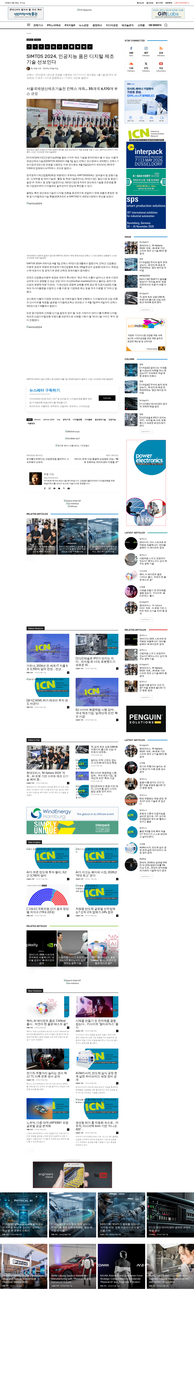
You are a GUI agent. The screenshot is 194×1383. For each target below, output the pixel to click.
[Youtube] (69, 488)
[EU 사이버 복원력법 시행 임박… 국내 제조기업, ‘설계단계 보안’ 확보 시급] (97, 692)
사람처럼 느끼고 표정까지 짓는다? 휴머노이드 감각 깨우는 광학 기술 (153, 561)
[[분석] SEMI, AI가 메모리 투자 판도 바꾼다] (48, 687)
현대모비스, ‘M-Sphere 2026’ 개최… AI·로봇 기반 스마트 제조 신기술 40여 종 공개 (41, 549)
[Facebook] (29, 46)
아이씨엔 (152, 1234)
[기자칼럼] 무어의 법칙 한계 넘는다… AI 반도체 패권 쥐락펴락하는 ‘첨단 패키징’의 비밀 (103, 549)
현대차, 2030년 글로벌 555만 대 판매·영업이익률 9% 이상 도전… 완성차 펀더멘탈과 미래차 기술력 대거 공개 (153, 866)
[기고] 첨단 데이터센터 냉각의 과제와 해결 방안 (153, 405)
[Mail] (54, 488)
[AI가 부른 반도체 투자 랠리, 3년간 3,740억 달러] (48, 858)
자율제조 (31, 423)
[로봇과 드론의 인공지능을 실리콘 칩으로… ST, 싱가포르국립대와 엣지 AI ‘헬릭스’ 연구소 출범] (131, 815)
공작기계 (66, 419)
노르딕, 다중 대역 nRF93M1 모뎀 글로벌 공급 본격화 (47, 1124)
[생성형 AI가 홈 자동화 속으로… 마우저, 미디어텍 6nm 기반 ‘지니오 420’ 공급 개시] (97, 1108)
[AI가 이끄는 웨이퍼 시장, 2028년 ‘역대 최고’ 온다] (97, 858)
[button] (166, 25)
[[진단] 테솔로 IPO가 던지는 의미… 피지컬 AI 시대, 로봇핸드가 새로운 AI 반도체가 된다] (97, 644)
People (142, 859)
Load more (145, 310)
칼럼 (102, 543)
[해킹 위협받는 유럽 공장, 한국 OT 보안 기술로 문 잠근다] (131, 799)
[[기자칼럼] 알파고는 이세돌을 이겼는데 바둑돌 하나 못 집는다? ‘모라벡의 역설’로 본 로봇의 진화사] (131, 369)
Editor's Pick (34, 740)
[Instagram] (50, 488)
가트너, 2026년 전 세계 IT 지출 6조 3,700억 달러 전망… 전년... (47, 667)
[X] (35, 46)
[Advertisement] (72, 594)
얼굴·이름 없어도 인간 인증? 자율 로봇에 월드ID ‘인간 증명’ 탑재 (152, 688)
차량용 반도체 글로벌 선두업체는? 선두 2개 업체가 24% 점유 (95, 910)
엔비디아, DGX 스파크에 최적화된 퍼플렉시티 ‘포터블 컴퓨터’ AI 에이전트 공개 (152, 545)
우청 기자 (37, 69)
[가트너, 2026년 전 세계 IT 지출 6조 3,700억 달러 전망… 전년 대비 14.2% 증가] (48, 648)
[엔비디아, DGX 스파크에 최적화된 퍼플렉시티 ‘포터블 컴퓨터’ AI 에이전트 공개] (131, 543)
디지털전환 (77, 419)
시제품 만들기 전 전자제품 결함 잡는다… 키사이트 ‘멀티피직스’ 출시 (152, 593)
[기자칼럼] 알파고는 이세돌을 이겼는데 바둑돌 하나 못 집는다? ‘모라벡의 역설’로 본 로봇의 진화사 (153, 371)
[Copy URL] (90, 46)
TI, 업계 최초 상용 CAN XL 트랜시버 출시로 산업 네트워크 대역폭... (104, 749)
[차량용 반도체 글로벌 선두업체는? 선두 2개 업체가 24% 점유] (97, 894)
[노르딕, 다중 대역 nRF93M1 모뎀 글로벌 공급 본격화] (48, 1108)
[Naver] (83, 46)
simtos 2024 (48, 419)
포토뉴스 (37, 40)
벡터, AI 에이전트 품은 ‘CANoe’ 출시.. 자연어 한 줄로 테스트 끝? (152, 577)
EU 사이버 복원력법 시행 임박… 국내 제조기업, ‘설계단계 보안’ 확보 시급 (97, 713)
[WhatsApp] (47, 46)
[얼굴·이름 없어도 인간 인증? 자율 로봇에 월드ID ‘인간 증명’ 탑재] (131, 686)
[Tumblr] (65, 46)
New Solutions (35, 991)
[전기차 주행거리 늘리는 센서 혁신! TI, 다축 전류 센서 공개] (48, 1059)
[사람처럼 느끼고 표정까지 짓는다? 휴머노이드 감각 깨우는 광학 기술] (131, 559)
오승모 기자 (79, 668)
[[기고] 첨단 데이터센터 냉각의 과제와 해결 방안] (131, 403)
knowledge (72, 543)
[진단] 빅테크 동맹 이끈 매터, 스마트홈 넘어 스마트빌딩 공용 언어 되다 (104, 789)
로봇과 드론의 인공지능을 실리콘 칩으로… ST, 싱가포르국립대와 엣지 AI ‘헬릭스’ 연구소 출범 (153, 817)
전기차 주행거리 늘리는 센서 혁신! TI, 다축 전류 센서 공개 (47, 1074)
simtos (37, 419)
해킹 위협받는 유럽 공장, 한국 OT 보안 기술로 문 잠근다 (153, 801)
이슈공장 (143, 571)
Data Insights (34, 842)
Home (29, 33)
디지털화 (88, 419)
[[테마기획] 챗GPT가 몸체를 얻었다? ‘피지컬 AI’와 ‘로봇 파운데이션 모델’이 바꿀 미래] (72, 536)
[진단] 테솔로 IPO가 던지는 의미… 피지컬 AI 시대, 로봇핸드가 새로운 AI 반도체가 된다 (152, 421)
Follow (146, 47)
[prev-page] (28, 559)
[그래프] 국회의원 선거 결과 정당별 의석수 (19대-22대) (48, 910)
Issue (128, 237)
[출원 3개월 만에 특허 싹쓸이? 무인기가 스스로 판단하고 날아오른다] (131, 832)
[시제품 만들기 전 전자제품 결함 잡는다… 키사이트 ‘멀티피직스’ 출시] (131, 591)
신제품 (142, 587)
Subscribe (161, 62)
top (58, 419)
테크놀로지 (41, 543)
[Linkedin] (53, 46)
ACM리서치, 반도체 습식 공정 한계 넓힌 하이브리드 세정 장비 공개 (96, 1076)
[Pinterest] (41, 46)
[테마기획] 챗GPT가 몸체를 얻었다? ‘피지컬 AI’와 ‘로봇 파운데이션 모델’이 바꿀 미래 (72, 549)
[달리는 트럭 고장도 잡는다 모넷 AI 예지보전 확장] (82, 764)
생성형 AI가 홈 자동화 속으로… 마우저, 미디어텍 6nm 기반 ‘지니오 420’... (97, 1126)
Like (131, 47)
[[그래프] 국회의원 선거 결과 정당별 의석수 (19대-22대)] (48, 894)
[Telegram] (71, 46)
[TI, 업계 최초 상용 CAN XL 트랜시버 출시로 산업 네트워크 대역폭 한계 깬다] (131, 298)
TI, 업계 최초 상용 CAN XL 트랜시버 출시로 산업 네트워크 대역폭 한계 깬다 (152, 300)
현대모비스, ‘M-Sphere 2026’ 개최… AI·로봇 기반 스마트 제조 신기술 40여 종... (47, 776)
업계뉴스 (30, 40)
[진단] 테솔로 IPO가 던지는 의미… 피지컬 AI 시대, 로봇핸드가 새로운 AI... (95, 662)
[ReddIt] (59, 46)
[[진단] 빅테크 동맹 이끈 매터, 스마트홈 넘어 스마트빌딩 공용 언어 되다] (82, 792)
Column (129, 359)
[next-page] (32, 559)
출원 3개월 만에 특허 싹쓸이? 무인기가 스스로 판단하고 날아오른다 (153, 834)
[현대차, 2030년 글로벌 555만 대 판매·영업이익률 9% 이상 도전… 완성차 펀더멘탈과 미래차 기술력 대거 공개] (131, 864)
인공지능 (112, 419)
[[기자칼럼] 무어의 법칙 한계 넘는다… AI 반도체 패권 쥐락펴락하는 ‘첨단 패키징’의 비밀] (103, 536)
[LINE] (77, 46)
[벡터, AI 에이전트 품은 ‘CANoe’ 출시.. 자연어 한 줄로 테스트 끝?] (131, 575)
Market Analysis (35, 628)
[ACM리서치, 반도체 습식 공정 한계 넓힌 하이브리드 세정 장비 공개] (97, 1059)
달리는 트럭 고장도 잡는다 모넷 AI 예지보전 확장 (104, 761)
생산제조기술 (100, 419)
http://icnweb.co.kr (51, 478)
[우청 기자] (29, 68)
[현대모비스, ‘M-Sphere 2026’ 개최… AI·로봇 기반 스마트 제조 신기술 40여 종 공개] (42, 536)
